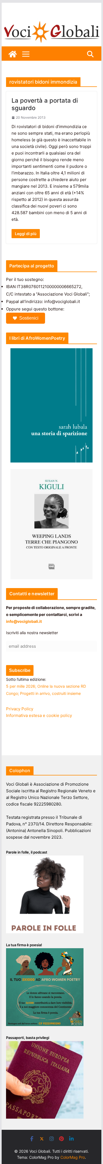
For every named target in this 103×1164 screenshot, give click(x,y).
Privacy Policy (19, 708)
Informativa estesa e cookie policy (39, 715)
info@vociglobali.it (24, 621)
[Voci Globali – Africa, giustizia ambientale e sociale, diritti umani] (52, 22)
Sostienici (28, 318)
